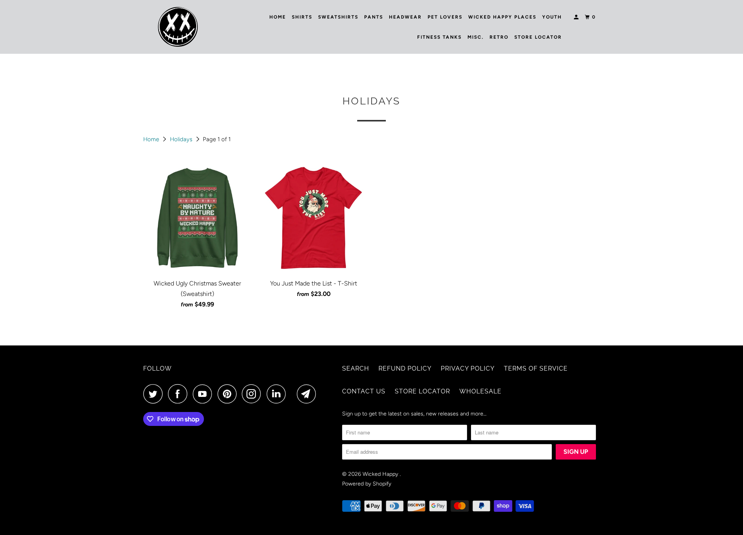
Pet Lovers (445, 17)
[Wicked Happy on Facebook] (179, 393)
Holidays (182, 139)
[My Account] (577, 17)
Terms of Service (536, 368)
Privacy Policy (468, 368)
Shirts (302, 17)
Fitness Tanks (439, 37)
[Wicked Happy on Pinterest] (228, 393)
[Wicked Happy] (178, 27)
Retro (499, 37)
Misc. (475, 37)
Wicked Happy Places (502, 17)
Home (277, 17)
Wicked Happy (381, 474)
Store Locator (538, 37)
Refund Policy (404, 368)
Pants (373, 17)
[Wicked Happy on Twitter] (154, 393)
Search (355, 368)
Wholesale (480, 391)
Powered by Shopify (366, 483)
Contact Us (363, 391)
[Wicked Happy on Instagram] (253, 393)
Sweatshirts (338, 17)
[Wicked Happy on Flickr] (293, 393)
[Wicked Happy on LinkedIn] (278, 393)
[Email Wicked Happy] (308, 393)
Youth (552, 17)
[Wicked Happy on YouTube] (204, 393)
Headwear (405, 17)
